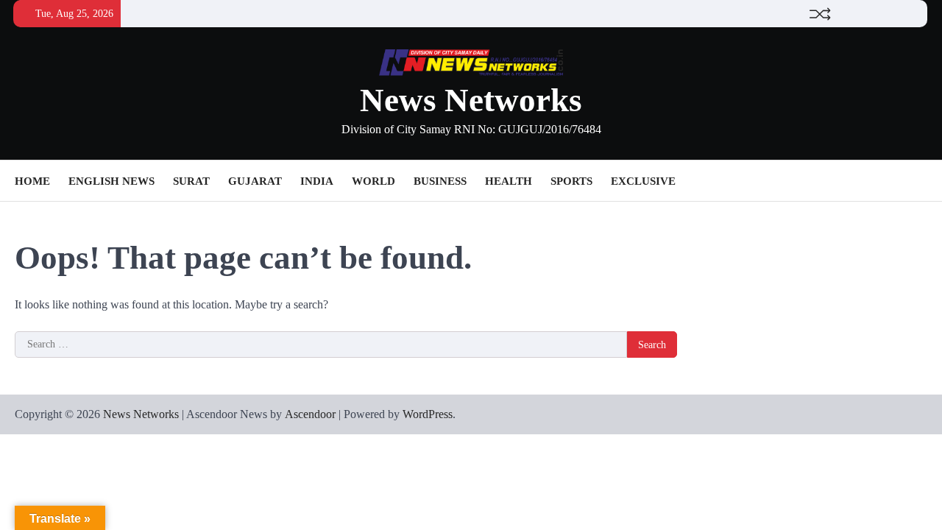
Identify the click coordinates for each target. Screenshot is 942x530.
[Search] (916, 181)
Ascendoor (310, 414)
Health (508, 181)
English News (111, 181)
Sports (571, 181)
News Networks (471, 100)
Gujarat (255, 181)
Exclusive (643, 181)
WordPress (428, 414)
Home (32, 181)
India (316, 181)
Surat (191, 181)
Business (440, 181)
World (373, 181)
